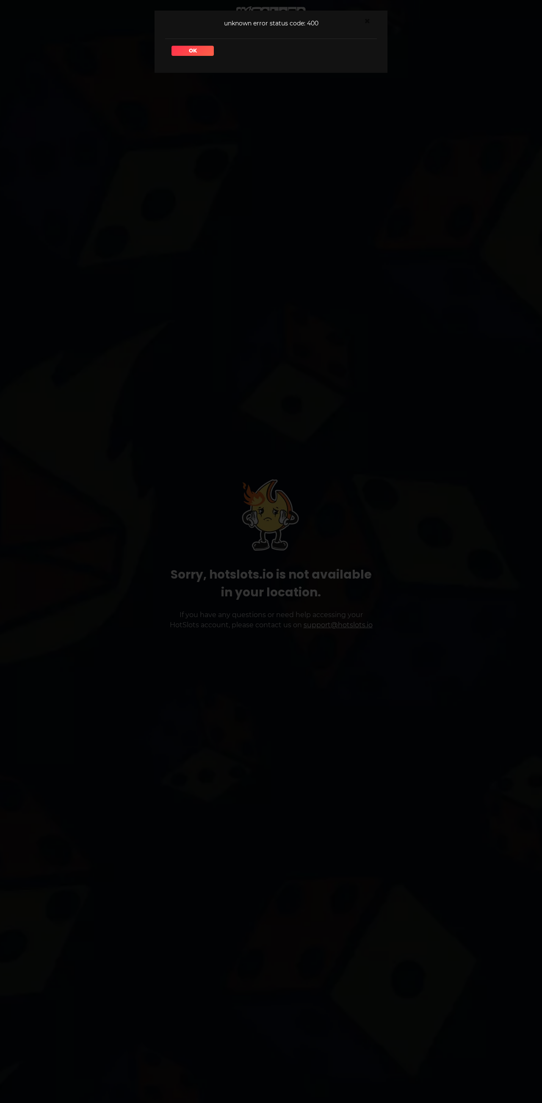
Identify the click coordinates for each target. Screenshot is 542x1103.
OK (193, 50)
